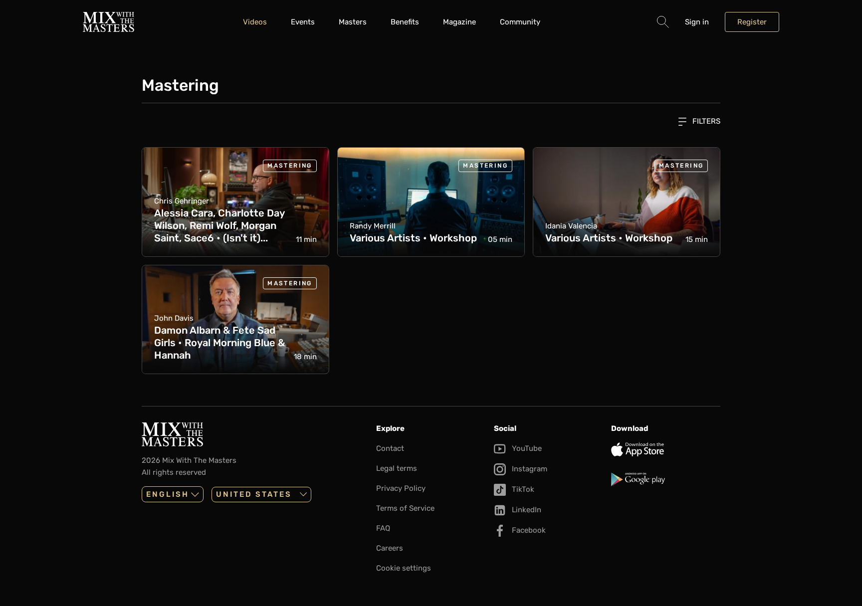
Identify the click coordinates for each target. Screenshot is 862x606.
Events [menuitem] (303, 21)
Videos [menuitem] (255, 21)
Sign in (697, 21)
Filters (705, 121)
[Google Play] (665, 479)
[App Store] (665, 449)
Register (752, 21)
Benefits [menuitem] (405, 21)
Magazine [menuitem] (459, 21)
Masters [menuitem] (353, 21)
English (167, 494)
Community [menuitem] (520, 21)
